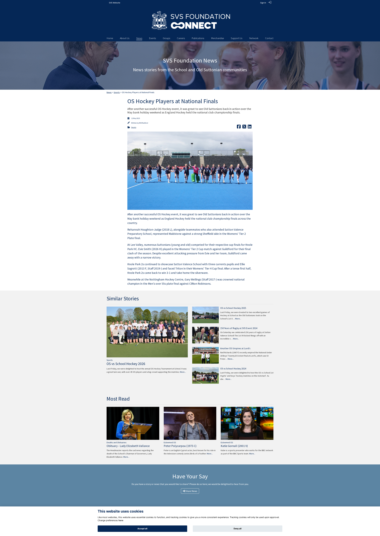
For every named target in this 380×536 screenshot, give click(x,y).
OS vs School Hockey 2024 (233, 368)
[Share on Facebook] (239, 127)
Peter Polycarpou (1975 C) (180, 446)
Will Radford (143, 123)
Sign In (263, 2)
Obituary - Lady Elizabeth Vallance (128, 446)
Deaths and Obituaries (116, 442)
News (109, 92)
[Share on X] (244, 127)
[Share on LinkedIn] (249, 127)
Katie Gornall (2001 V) (234, 446)
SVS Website (114, 2)
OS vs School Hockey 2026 (126, 363)
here (120, 520)
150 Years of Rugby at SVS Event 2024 (238, 328)
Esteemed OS (170, 442)
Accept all (142, 528)
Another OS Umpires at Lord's (235, 348)
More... (183, 372)
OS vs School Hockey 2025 (233, 307)
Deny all (238, 528)
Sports (117, 92)
